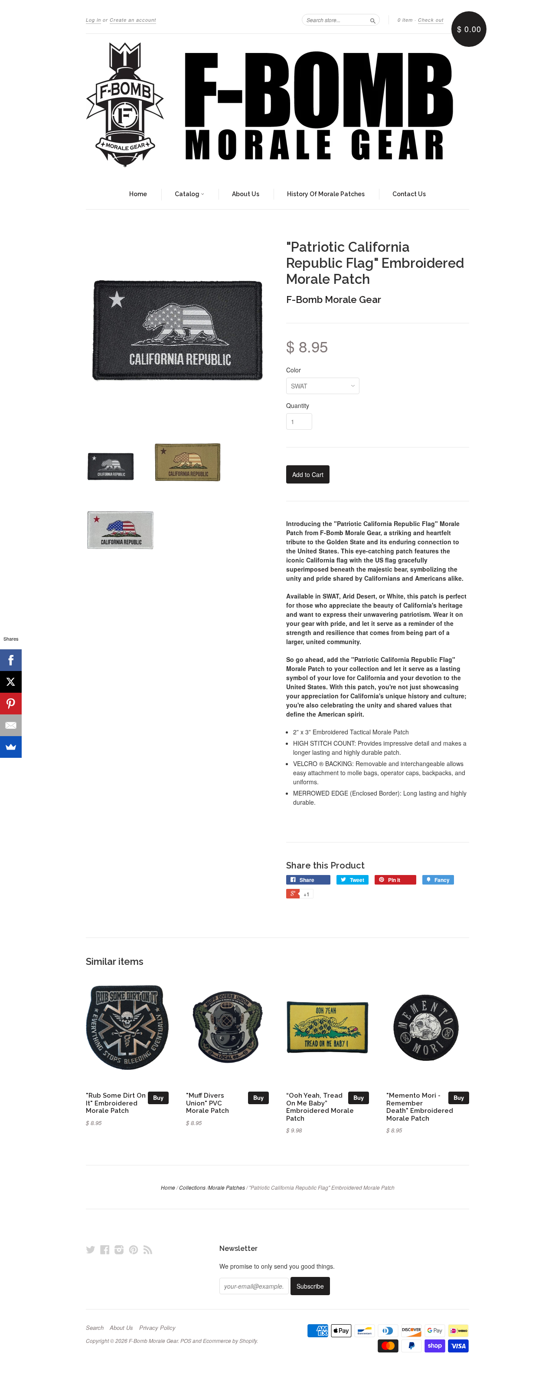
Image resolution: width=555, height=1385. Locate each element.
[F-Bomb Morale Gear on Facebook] (105, 1249)
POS (185, 1340)
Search (95, 1328)
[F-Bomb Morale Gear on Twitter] (90, 1249)
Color (293, 369)
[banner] (277, 107)
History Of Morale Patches (326, 194)
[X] (11, 682)
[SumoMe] (11, 747)
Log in (93, 19)
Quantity (297, 405)
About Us (245, 194)
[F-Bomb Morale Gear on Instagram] (119, 1249)
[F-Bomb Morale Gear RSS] (148, 1249)
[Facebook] (11, 660)
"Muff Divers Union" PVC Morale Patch (207, 1103)
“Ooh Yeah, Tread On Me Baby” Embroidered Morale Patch (320, 1107)
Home (138, 194)
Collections (192, 1187)
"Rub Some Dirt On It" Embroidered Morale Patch (116, 1103)
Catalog (188, 194)
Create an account (133, 19)
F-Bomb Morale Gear (333, 299)
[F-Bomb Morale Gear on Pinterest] (133, 1249)
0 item (405, 19)
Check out (431, 19)
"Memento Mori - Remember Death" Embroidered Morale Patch (419, 1107)
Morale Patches (226, 1187)
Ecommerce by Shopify (230, 1340)
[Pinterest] (11, 703)
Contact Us (409, 194)
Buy (158, 1097)
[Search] (372, 19)
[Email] (11, 725)
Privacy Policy (157, 1328)
